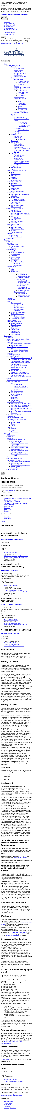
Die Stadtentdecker (16, 345)
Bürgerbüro (17, 263)
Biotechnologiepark (16, 449)
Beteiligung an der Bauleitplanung (21, 403)
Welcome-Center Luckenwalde (20, 194)
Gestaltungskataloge (13, 355)
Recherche (17, 311)
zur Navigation (8, 26)
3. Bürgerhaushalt (19, 279)
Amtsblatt (10, 243)
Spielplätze (14, 222)
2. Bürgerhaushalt (19, 285)
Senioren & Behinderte (14, 224)
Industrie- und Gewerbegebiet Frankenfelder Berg (19, 451)
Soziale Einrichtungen (17, 191)
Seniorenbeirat (15, 226)
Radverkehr (14, 397)
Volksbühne (17, 133)
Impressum (7, 518)
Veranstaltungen (16, 167)
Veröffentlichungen (23, 81)
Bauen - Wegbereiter (13, 340)
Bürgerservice (11, 249)
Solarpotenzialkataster (17, 392)
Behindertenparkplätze (17, 229)
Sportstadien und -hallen (21, 150)
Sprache (3, 37)
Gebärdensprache (9, 32)
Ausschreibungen (12, 244)
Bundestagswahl (16, 325)
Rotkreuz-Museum (23, 127)
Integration (10, 193)
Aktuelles (10, 241)
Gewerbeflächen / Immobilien (16, 439)
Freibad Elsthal (18, 147)
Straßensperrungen (16, 180)
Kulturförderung (19, 117)
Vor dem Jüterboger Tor (21, 73)
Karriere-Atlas (11, 457)
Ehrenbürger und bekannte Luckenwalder (22, 88)
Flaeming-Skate (19, 144)
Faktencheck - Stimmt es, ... (19, 200)
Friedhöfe (13, 67)
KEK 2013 (17, 389)
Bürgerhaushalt (15, 271)
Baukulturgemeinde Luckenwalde (21, 344)
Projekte (13, 428)
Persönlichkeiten (22, 109)
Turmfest (17, 131)
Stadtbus (13, 177)
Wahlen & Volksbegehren (14, 322)
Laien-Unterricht (19, 199)
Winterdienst (21, 139)
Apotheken (14, 183)
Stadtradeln (14, 399)
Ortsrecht (10, 298)
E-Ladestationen (15, 174)
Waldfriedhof (18, 75)
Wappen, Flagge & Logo (21, 112)
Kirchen (13, 114)
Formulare (14, 255)
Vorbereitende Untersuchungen (16, 419)
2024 (12, 270)
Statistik (9, 233)
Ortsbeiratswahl (15, 333)
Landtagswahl (15, 331)
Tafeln (19, 101)
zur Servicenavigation (10, 30)
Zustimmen (4, 19)
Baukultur (10, 342)
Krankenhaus (15, 188)
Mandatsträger (18, 304)
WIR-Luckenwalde (16, 207)
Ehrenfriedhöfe (18, 70)
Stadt (5, 64)
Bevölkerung (14, 235)
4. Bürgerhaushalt (19, 273)
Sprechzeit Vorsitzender (18, 318)
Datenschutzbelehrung (20, 858)
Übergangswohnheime (17, 205)
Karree (13, 424)
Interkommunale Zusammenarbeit (17, 380)
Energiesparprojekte (17, 391)
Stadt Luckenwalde (12, 539)
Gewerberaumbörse (16, 441)
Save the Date (15, 468)
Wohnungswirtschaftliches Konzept (21, 377)
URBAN (9, 427)
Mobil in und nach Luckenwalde (16, 171)
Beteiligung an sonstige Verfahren (21, 405)
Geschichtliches (19, 68)
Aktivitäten (14, 196)
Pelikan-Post (11, 300)
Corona (13, 186)
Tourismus (14, 153)
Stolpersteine (21, 111)
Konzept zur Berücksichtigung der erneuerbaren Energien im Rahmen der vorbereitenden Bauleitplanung (21, 361)
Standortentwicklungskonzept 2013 (21, 462)
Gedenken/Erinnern (20, 98)
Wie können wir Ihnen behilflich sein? (12, 486)
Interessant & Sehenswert (21, 163)
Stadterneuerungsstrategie (19, 372)
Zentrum (13, 425)
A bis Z (13, 251)
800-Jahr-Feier (18, 79)
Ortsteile (13, 134)
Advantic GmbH (10, 633)
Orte (19, 100)
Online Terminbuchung (17, 262)
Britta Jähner (9, 570)
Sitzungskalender (19, 309)
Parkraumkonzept (16, 370)
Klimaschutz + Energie (14, 381)
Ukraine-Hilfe (14, 204)
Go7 (12, 216)
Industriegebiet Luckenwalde (19, 446)
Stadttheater (18, 128)
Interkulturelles (15, 202)
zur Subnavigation (9, 28)
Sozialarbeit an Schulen (18, 221)
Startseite (7, 517)
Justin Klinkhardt (11, 605)
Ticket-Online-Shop (23, 130)
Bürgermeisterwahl (16, 323)
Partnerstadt (14, 141)
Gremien (16, 306)
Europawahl (14, 326)
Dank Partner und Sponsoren (23, 83)
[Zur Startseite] (14, 59)
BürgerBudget (11, 267)
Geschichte (14, 78)
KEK (12, 383)
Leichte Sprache (9, 34)
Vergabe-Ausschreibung (18, 246)
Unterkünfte (17, 164)
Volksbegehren (15, 334)
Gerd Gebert (21, 95)
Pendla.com (14, 175)
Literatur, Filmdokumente (22, 107)
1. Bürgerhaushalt (19, 292)
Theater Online (15, 166)
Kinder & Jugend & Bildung (15, 208)
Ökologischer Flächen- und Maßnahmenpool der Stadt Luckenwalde (19, 367)
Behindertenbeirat (16, 227)
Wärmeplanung (15, 400)
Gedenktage (21, 103)
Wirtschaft (7, 433)
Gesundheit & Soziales (14, 182)
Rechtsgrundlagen (19, 317)
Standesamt (17, 265)
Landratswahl (15, 329)
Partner (13, 430)
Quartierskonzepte (16, 394)
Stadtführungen (19, 160)
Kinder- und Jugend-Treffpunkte (20, 215)
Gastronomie (18, 158)
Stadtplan (14, 178)
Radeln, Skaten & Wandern (22, 161)
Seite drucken (5, 1059)
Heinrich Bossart (22, 90)
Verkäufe (13, 248)
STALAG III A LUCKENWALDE (25, 124)
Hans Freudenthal (23, 92)
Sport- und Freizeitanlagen (22, 149)
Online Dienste (15, 259)
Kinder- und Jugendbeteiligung (20, 213)
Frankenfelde (18, 136)
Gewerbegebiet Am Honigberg (20, 447)
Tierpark (16, 152)
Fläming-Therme (19, 145)
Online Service (15, 260)
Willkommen (11, 435)
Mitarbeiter (17, 218)
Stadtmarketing (12, 469)
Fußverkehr (14, 395)
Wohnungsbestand (16, 232)
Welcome (10, 436)
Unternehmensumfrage (21, 388)
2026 (12, 268)
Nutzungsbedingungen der (20, 932)
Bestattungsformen (20, 76)
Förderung (10, 353)
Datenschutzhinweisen (12, 935)
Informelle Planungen (13, 356)
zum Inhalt (7, 22)
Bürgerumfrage (18, 384)
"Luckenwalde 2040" (17, 463)
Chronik (16, 86)
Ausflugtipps (18, 156)
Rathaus (6, 240)
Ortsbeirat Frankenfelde (18, 312)
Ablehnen (3, 17)
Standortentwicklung (13, 460)
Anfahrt (13, 172)
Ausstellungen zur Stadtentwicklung (18, 339)
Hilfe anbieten (15, 197)
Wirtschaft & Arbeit (16, 237)
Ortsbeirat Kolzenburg (17, 314)
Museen (16, 120)
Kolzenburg (17, 72)
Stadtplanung (8, 336)
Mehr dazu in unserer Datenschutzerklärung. (14, 14)
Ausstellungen (22, 105)
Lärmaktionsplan (16, 364)
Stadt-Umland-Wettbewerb (15, 417)
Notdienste (14, 189)
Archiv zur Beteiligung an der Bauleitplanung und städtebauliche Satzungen (21, 408)
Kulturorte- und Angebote (21, 119)
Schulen (13, 219)
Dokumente (14, 432)
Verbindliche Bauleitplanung (19, 351)
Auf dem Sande (15, 422)
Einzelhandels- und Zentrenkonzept (21, 358)
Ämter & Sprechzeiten (17, 252)
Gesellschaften (15, 257)
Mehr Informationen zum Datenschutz (12, 43)
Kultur (12, 116)
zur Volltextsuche (9, 23)
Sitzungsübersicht (19, 307)
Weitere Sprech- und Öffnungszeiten (11, 1095)
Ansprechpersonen (16, 254)
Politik (9, 301)
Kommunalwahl (15, 328)
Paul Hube (21, 94)
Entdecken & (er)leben (13, 65)
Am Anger (14, 421)
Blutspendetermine (16, 185)
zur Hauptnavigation (10, 25)
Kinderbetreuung (16, 211)
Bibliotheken (14, 210)
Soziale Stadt (11, 416)
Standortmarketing (16, 466)
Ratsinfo (13, 315)
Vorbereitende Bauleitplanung (19, 350)
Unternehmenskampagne (14, 458)
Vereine (13, 169)
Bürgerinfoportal (16, 303)
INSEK (9, 378)
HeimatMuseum (22, 122)
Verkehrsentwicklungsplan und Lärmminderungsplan (20, 374)
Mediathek (10, 238)
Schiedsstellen (11, 320)
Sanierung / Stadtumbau (14, 414)
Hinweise (13, 230)
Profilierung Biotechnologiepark (20, 465)
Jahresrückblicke (19, 97)
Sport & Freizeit (15, 142)
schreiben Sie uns (10, 490)
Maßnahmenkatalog (20, 386)
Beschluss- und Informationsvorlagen (24, 275)
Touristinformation (19, 155)
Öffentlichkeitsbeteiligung (15, 402)
